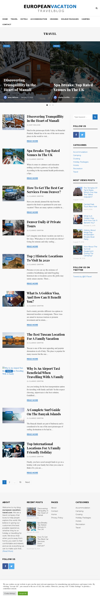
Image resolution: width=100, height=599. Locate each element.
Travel (14, 19)
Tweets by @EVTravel (82, 276)
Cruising (54, 19)
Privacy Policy (57, 518)
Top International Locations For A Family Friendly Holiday (44, 448)
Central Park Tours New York (90, 205)
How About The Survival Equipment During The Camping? (90, 251)
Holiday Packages (70, 19)
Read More (32, 141)
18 (20, 482)
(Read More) (7, 551)
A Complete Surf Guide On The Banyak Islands (44, 412)
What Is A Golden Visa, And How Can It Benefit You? (44, 297)
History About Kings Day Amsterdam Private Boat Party (90, 234)
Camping (86, 19)
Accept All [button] (22, 593)
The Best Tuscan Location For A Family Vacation (46, 336)
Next (27, 482)
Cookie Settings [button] (10, 593)
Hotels (24, 19)
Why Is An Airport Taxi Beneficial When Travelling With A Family (45, 372)
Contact (6, 24)
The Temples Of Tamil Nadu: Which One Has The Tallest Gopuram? (90, 192)
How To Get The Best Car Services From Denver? (45, 190)
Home (5, 19)
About (53, 508)
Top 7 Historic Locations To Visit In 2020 (45, 258)
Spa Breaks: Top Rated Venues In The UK (73, 87)
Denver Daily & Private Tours (44, 224)
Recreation (78, 168)
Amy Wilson (13, 97)
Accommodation (38, 19)
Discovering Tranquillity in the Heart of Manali (20, 85)
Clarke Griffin (64, 97)
